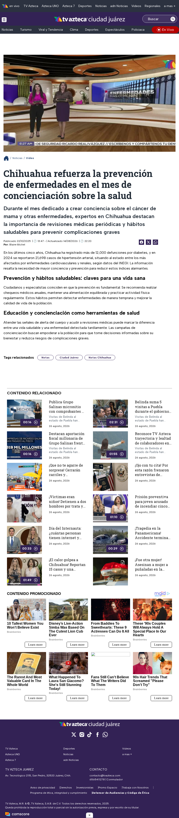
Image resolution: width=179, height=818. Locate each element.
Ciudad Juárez (69, 357)
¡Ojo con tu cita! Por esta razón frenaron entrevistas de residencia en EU (152, 472)
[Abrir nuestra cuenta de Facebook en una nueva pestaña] (97, 734)
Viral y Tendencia (51, 30)
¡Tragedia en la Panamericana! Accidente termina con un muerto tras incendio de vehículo (153, 537)
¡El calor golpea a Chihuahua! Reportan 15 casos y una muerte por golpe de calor (67, 569)
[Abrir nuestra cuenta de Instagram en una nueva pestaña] (81, 734)
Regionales (152, 6)
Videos (136, 6)
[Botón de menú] (4, 19)
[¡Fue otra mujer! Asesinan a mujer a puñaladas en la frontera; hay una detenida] (110, 571)
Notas (45, 357)
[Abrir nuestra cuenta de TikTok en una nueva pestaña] (89, 734)
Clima (74, 30)
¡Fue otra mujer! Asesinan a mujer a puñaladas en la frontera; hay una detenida (151, 569)
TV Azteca (31, 6)
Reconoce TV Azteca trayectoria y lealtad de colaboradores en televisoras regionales (153, 443)
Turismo (26, 30)
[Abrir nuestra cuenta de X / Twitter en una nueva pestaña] (73, 734)
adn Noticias (119, 6)
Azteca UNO (50, 6)
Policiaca (138, 30)
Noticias (101, 6)
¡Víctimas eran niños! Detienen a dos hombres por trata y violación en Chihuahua (67, 506)
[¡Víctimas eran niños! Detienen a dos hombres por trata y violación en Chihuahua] (24, 508)
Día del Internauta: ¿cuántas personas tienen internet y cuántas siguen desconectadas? (65, 537)
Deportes (85, 6)
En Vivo (168, 30)
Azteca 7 (68, 6)
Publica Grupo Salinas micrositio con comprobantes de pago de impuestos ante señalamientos (67, 411)
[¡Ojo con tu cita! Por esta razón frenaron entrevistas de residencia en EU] (110, 477)
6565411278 (97, 779)
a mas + (170, 6)
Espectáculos (115, 30)
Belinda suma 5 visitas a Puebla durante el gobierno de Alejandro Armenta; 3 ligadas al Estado (153, 414)
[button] (89, 815)
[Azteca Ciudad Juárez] (89, 19)
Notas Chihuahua (100, 357)
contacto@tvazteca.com (105, 775)
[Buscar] (172, 18)
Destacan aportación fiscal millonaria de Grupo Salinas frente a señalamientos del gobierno (67, 443)
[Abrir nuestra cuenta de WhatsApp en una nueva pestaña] (105, 734)
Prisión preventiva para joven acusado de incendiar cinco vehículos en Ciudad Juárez (152, 506)
